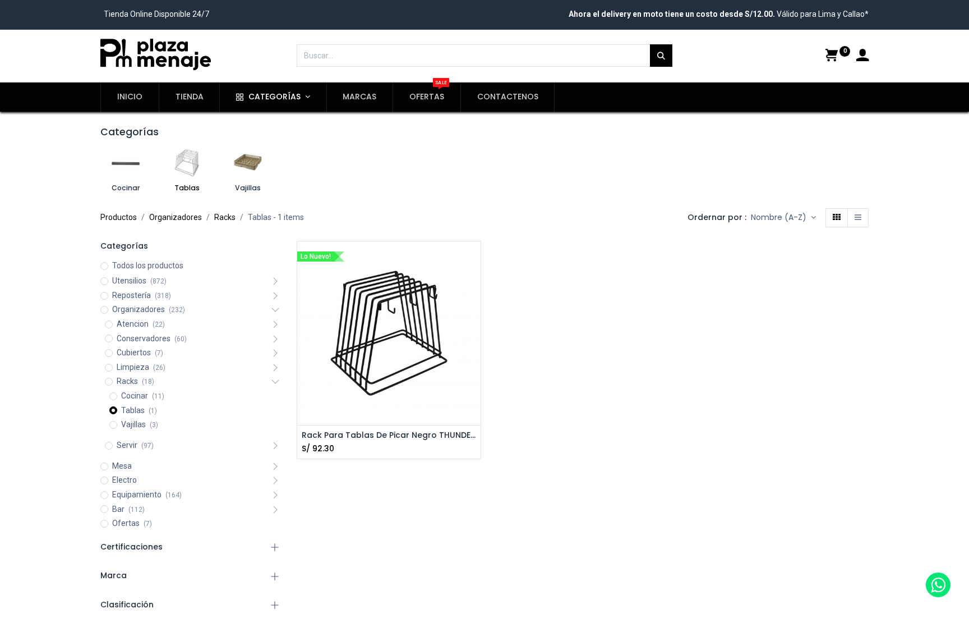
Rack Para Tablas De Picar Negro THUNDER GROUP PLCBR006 (389, 435)
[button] (783, 217)
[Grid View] (836, 217)
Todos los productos (147, 265)
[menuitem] (130, 97)
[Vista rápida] (858, 217)
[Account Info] (862, 56)
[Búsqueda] (661, 55)
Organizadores (175, 217)
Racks (225, 217)
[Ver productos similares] (473, 335)
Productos (118, 217)
